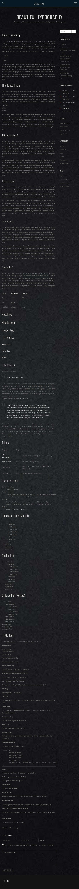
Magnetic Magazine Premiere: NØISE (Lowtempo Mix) (66, 58)
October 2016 (64, 127)
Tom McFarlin (6, 462)
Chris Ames (5, 473)
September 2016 (65, 130)
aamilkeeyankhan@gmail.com (36, 22)
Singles (62, 156)
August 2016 (64, 134)
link (18, 662)
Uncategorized (60, 22)
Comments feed (65, 183)
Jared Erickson (6, 467)
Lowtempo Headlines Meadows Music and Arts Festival (68, 50)
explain (21, 509)
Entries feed (63, 179)
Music (61, 153)
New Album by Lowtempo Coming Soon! (66, 75)
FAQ (41, 641)
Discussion (63, 150)
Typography (51, 22)
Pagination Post (65, 44)
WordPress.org (64, 186)
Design (62, 146)
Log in (62, 176)
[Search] (73, 31)
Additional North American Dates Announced (65, 67)
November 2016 (65, 123)
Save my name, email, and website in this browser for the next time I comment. (29, 845)
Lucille (73, 111)
